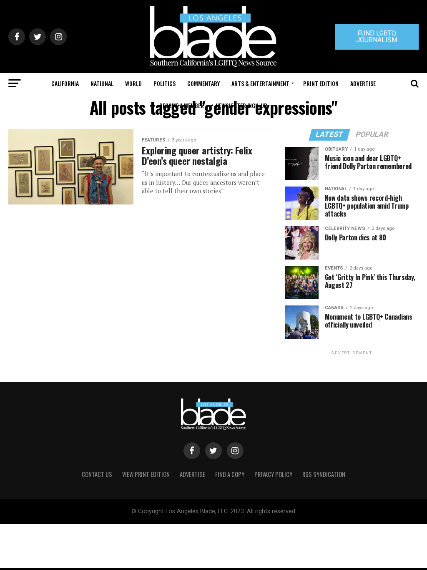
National (101, 83)
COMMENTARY (203, 83)
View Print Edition (146, 474)
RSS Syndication (323, 474)
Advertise (363, 83)
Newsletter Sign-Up (241, 105)
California (65, 83)
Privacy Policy (273, 474)
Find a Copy (229, 474)
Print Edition (321, 83)
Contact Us (97, 474)
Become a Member (181, 105)
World (133, 83)
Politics (164, 83)
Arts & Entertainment (260, 83)
